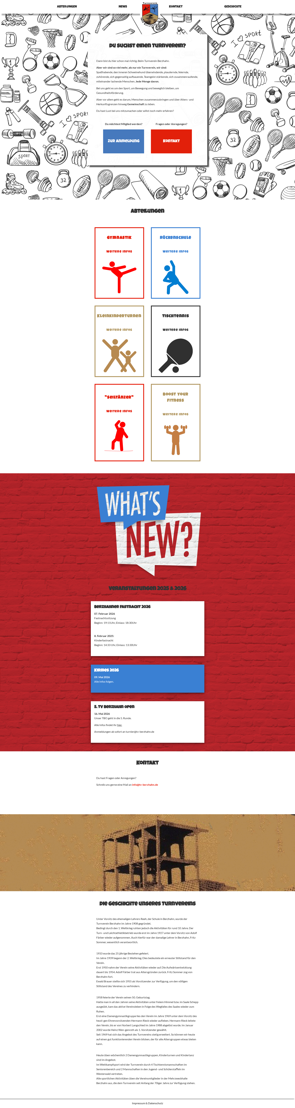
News (123, 7)
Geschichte (232, 7)
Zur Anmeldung (123, 141)
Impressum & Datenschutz (147, 1103)
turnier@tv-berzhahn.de (140, 731)
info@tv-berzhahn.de (145, 784)
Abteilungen (67, 7)
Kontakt (175, 7)
